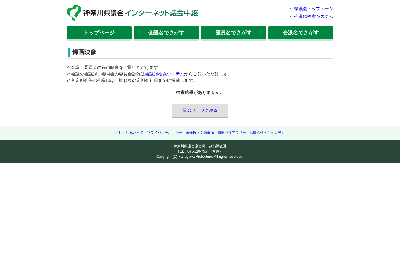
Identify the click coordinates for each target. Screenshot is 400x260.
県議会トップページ (313, 8)
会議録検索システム (313, 16)
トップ (99, 32)
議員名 (234, 32)
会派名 (301, 32)
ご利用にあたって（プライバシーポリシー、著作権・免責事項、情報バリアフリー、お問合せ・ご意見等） (200, 133)
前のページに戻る (200, 110)
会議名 (166, 32)
